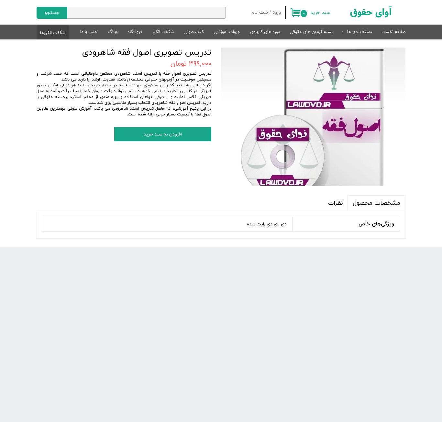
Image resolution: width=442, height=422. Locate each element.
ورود (276, 12)
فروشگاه (134, 32)
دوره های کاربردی (265, 32)
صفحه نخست (393, 32)
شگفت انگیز (163, 32)
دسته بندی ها (359, 32)
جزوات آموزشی (227, 32)
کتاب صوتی (193, 32)
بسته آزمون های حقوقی (311, 32)
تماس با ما (89, 32)
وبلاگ (113, 32)
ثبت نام (259, 12)
